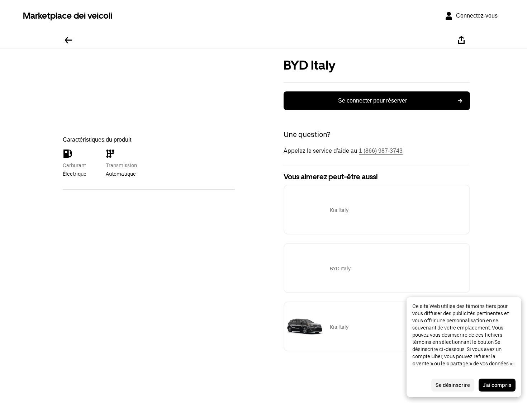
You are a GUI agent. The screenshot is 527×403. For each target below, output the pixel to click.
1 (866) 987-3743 (381, 151)
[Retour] (68, 40)
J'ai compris (497, 385)
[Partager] (461, 40)
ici (512, 363)
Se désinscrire (453, 385)
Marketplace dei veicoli (67, 15)
